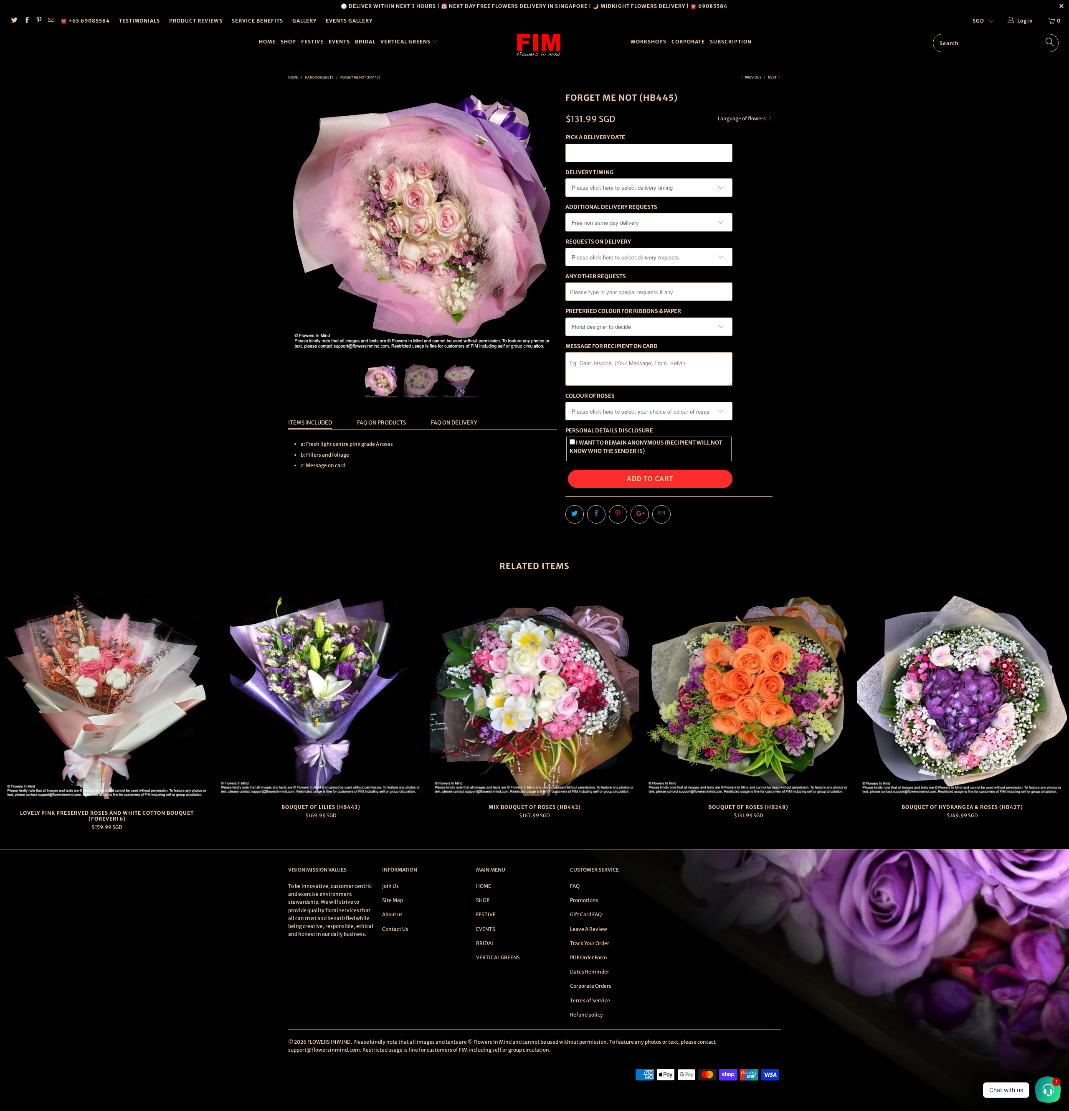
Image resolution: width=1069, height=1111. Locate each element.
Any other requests (595, 276)
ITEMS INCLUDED (310, 422)
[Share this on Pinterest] (618, 514)
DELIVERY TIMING (589, 172)
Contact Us (395, 929)
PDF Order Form (588, 957)
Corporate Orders (590, 986)
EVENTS (339, 41)
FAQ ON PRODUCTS (381, 422)
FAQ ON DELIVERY (454, 422)
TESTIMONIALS (139, 21)
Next (772, 77)
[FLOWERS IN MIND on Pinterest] (38, 21)
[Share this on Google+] (640, 514)
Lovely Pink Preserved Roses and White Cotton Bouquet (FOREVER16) (107, 697)
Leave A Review (588, 929)
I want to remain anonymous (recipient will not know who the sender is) (646, 446)
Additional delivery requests (611, 207)
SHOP (288, 41)
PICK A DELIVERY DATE (595, 137)
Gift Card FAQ (586, 914)
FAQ (575, 886)
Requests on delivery (598, 241)
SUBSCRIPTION (731, 41)
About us (392, 914)
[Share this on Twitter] (574, 514)
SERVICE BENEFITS (257, 21)
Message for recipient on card (611, 346)
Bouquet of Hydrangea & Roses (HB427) (962, 694)
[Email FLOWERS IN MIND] (50, 21)
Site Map (392, 900)
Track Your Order (589, 943)
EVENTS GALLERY (349, 21)
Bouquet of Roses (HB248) (748, 694)
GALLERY (304, 21)
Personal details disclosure (609, 430)
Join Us (390, 886)
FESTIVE (312, 41)
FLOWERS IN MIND (329, 1042)
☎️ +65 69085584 (85, 21)
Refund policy (586, 1015)
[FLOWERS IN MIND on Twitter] (14, 21)
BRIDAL (365, 41)
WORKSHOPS (648, 41)
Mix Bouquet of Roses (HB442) (534, 694)
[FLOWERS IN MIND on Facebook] (26, 21)
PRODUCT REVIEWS (196, 21)
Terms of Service (590, 1000)
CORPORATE (688, 41)
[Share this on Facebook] (596, 514)
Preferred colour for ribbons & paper (623, 311)
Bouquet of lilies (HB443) (321, 694)
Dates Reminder (589, 972)
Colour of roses (590, 395)
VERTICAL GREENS (406, 41)
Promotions (584, 900)
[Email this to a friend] (661, 514)
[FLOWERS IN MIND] (538, 45)
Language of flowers (742, 118)
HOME (267, 41)
